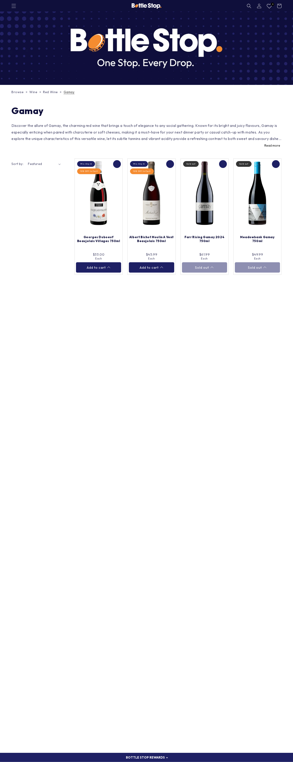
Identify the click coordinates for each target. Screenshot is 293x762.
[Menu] (14, 6)
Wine (33, 92)
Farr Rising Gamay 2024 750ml (204, 239)
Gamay (69, 92)
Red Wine (50, 92)
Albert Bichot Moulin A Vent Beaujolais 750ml (151, 239)
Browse (17, 92)
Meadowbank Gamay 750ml (257, 239)
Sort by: (17, 164)
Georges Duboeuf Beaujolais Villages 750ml (98, 239)
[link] (146, 48)
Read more (272, 145)
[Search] (249, 6)
